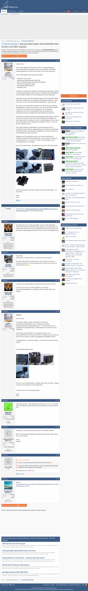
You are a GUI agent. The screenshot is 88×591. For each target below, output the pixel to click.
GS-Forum (5, 585)
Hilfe (83, 585)
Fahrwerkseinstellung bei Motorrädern (72, 275)
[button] (17, 11)
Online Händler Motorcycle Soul (74, 206)
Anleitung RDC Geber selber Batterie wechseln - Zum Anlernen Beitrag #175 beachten (75, 270)
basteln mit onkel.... (71, 236)
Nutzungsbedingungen (62, 585)
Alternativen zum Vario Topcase (13, 544)
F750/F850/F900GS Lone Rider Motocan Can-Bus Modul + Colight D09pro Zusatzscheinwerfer (75, 164)
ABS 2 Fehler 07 (70, 189)
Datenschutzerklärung (75, 585)
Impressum (46, 585)
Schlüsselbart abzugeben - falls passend (73, 153)
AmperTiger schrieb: (22, 460)
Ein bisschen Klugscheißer (73, 104)
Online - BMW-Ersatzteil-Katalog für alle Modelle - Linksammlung (75, 246)
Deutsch (12, 585)
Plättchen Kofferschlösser (72, 210)
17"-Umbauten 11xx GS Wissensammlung (72, 233)
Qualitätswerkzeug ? (71, 283)
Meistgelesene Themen (70, 225)
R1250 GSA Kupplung (71, 218)
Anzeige (8, 208)
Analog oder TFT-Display (72, 121)
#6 (58, 400)
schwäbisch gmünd (9, 419)
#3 (58, 252)
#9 (58, 479)
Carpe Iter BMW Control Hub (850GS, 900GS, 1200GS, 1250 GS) (74, 171)
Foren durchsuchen (15, 14)
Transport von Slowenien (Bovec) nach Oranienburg (75, 194)
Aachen (12, 497)
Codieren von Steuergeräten (73, 228)
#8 (58, 455)
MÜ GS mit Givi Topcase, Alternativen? (16, 565)
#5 (58, 311)
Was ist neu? (12, 11)
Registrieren (74, 96)
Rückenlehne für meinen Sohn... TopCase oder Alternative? (23, 558)
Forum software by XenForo (44, 588)
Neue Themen (67, 178)
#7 (58, 427)
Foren (4, 11)
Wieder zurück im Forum (72, 202)
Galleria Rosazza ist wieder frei (74, 185)
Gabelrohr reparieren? (71, 181)
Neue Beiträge (4, 14)
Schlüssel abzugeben (72, 149)
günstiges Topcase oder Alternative (15, 572)
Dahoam (12, 240)
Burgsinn (12, 271)
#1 (58, 60)
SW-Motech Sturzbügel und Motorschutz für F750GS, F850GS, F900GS (75, 139)
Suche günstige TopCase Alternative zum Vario (19, 551)
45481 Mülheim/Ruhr (9, 447)
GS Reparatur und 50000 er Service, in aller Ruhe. (74, 264)
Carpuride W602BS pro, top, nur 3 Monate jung (75, 157)
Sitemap (53, 585)
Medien (21, 11)
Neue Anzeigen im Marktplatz (72, 128)
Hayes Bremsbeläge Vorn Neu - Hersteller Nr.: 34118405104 (75, 132)
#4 (58, 280)
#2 (58, 221)
